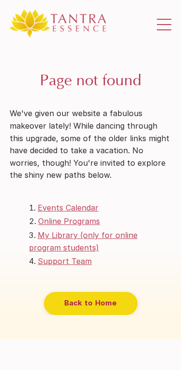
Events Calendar (68, 207)
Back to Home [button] (90, 302)
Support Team (65, 261)
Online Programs (69, 221)
